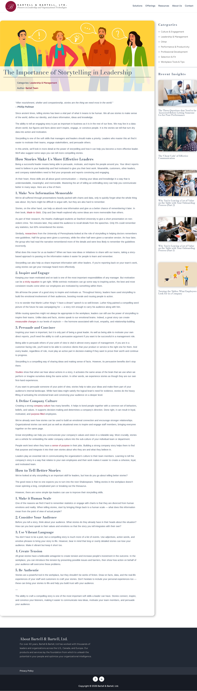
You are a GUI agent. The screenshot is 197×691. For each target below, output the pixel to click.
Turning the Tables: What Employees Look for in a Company (177, 292)
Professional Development (174, 51)
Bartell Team (32, 88)
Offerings (150, 5)
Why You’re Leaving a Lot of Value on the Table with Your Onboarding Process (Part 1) (176, 248)
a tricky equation (31, 281)
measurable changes (25, 321)
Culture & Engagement (172, 31)
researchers (31, 233)
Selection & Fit (168, 56)
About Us (177, 5)
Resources (163, 5)
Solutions (137, 5)
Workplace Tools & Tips (172, 61)
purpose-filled (38, 414)
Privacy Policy (27, 671)
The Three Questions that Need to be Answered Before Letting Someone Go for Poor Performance (177, 113)
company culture (42, 405)
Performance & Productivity (175, 46)
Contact (189, 5)
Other (164, 41)
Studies (19, 372)
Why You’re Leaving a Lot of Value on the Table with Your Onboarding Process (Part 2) (176, 203)
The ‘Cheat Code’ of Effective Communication (173, 157)
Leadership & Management (43, 82)
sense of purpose (61, 445)
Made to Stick (34, 212)
